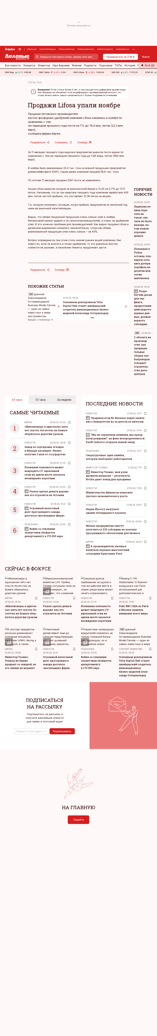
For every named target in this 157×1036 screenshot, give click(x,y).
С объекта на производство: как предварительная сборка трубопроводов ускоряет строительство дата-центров (142, 355)
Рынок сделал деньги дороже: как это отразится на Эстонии (57, 609)
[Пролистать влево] (59, 306)
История (129, 65)
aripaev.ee (31, 49)
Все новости (13, 65)
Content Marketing (130, 649)
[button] (31, 731)
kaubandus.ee (122, 49)
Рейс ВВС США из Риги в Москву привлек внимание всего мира (133, 609)
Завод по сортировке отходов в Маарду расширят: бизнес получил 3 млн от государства (45, 450)
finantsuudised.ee (86, 49)
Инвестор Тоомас (97, 467)
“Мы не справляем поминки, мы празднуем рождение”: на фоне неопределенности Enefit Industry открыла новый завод (115, 438)
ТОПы (118, 65)
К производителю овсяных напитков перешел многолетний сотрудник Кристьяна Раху (107, 550)
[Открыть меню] (20, 49)
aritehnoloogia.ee (105, 49)
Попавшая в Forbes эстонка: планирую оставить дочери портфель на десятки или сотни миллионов (143, 263)
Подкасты (90, 65)
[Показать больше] (133, 49)
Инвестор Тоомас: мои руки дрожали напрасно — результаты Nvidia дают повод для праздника (108, 475)
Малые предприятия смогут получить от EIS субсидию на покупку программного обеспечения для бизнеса (113, 529)
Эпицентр (29, 65)
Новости (30, 442)
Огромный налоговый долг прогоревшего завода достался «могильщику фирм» (45, 512)
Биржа (28, 422)
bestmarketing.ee (48, 49)
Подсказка (105, 65)
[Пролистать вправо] (126, 306)
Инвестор (44, 65)
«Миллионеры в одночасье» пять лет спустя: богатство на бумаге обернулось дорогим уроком (46, 430)
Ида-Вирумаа (61, 65)
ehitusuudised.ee (67, 49)
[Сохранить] (69, 422)
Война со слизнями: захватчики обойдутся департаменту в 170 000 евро (44, 532)
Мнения (76, 65)
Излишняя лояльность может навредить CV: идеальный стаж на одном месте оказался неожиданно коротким (96, 613)
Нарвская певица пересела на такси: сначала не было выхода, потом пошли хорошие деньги (143, 221)
